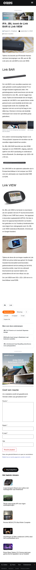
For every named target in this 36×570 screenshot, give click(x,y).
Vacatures (10, 568)
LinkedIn (6, 315)
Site (3, 441)
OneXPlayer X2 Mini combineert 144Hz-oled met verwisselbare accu (17, 537)
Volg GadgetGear (11, 469)
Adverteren (4, 568)
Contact (17, 568)
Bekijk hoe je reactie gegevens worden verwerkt (16, 457)
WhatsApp (19, 312)
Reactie (5, 401)
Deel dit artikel (8, 312)
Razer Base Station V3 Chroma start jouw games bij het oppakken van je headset (17, 553)
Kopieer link (7, 319)
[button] (32, 2)
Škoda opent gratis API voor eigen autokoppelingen (14, 504)
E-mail (22, 315)
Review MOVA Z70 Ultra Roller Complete (16, 522)
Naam (4, 425)
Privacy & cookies (25, 568)
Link (11, 305)
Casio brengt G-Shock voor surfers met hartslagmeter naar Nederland (16, 488)
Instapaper (14, 315)
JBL (5, 305)
